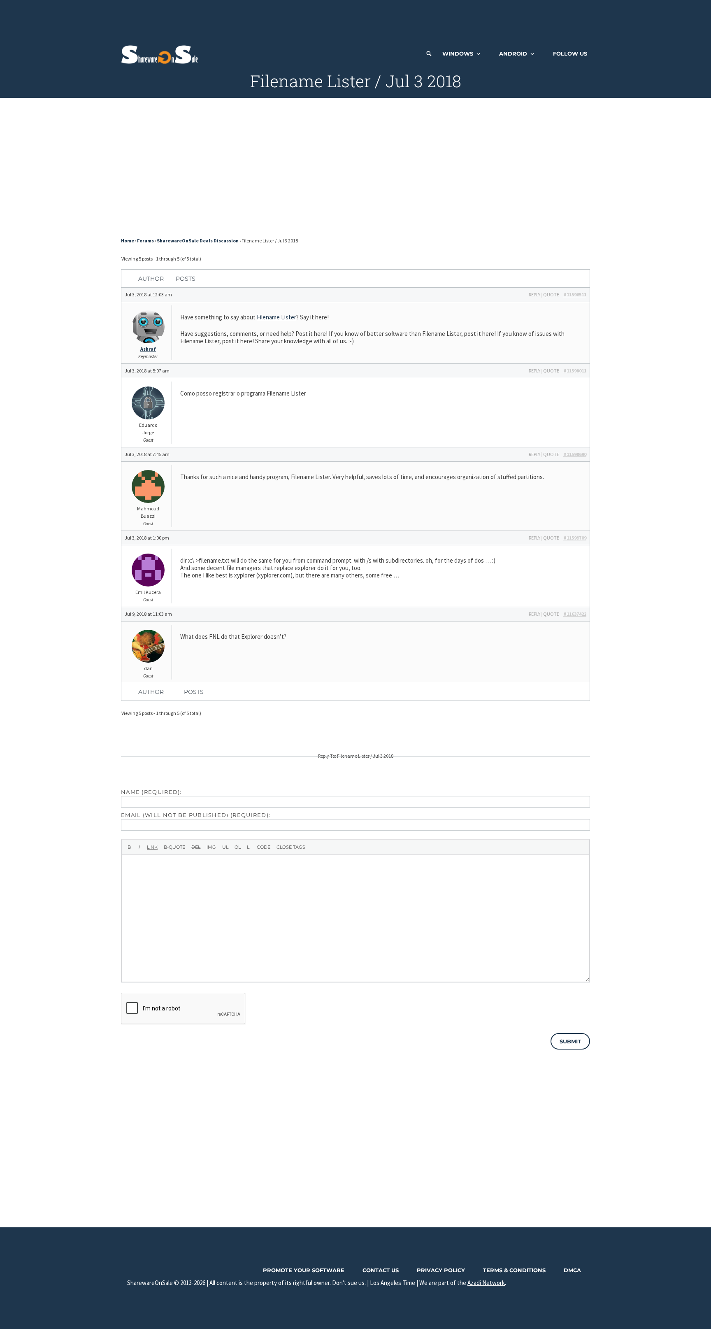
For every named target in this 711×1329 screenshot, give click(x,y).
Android (513, 53)
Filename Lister (276, 317)
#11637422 (574, 614)
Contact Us (380, 1270)
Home (127, 240)
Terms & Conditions (514, 1270)
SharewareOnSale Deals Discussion (198, 240)
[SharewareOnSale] (161, 53)
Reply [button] (534, 294)
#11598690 (574, 454)
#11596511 (574, 294)
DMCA (572, 1270)
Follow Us (570, 53)
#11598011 (574, 371)
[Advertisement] (355, 18)
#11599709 (574, 538)
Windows (457, 53)
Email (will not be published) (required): (195, 815)
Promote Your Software (303, 1270)
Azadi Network (486, 1283)
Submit (570, 1041)
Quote (551, 294)
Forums (145, 240)
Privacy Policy (441, 1270)
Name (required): (151, 792)
